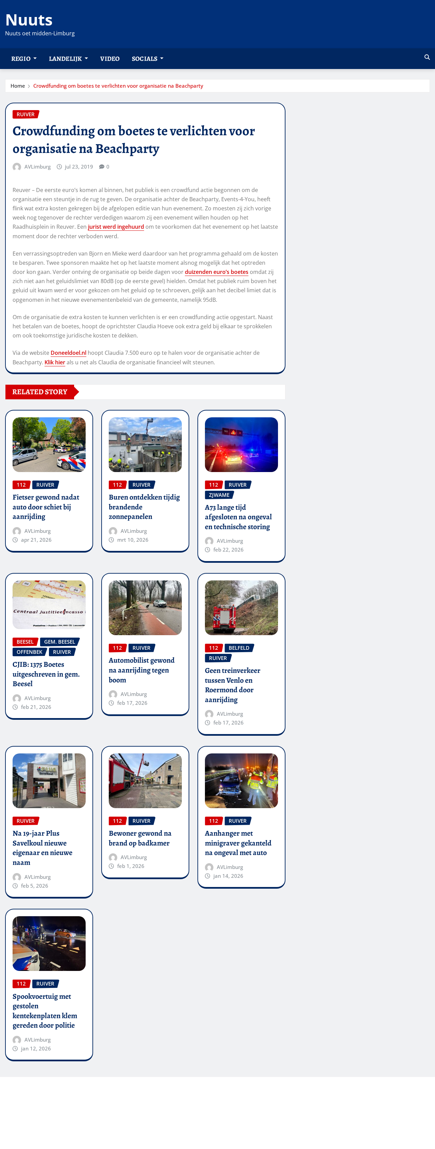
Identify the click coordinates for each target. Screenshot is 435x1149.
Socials (145, 58)
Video (110, 58)
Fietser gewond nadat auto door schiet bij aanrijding (46, 507)
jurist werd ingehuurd (116, 226)
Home (18, 85)
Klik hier (55, 362)
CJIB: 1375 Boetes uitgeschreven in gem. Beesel (46, 674)
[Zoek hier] (427, 57)
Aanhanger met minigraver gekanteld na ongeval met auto (238, 843)
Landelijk (66, 58)
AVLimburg (37, 166)
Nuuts (29, 19)
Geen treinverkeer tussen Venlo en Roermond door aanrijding (232, 685)
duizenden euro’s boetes (216, 272)
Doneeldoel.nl (68, 352)
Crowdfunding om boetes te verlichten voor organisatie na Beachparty (118, 85)
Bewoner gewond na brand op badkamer (140, 838)
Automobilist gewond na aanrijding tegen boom (142, 670)
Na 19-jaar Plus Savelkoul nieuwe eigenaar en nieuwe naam (42, 848)
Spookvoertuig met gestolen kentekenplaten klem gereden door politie (45, 1011)
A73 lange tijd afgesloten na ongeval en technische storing (238, 517)
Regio (21, 58)
